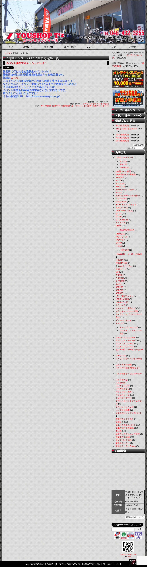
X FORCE (120, 281)
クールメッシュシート (126, 337)
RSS (129, 556)
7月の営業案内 (122, 134)
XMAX (118, 284)
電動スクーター (123, 443)
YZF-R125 (124, 167)
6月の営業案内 (122, 137)
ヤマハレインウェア (125, 407)
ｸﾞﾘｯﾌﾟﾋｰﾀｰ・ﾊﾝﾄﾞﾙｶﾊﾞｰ (126, 340)
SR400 (119, 243)
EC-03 (118, 192)
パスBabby (120, 383)
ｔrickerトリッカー (124, 266)
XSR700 (119, 290)
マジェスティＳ (123, 395)
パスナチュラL (122, 389)
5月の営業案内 (122, 140)
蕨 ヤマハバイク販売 (81, 106)
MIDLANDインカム (124, 210)
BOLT (118, 180)
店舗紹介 (27, 47)
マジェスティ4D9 (123, 392)
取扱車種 (48, 47)
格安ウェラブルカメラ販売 (128, 434)
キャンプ (120, 323)
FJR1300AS (121, 201)
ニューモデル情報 (124, 364)
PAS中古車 (120, 240)
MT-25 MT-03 (122, 220)
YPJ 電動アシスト (124, 296)
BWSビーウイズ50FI (125, 189)
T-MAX (119, 246)
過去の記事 (139, 145)
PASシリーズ (121, 237)
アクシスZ (120, 305)
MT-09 (118, 217)
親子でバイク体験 (124, 440)
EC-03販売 (46, 106)
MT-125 (123, 161)
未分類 (119, 431)
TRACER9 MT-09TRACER (129, 254)
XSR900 (119, 293)
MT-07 (118, 213)
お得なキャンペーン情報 (127, 311)
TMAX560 (124, 250)
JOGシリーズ (122, 207)
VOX (118, 272)
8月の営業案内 (122, 125)
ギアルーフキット (124, 320)
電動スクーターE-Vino (126, 446)
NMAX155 (120, 234)
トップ (9, 47)
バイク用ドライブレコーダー (129, 373)
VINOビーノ (121, 269)
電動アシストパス (101, 106)
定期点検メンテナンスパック (129, 413)
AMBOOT (120, 177)
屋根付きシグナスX (124, 419)
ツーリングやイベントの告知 (96, 104)
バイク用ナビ (122, 380)
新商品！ (120, 422)
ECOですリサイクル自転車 (128, 195)
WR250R (120, 278)
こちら (14, 77)
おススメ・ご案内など (126, 308)
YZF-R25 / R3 (122, 302)
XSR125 (123, 164)
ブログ (112, 47)
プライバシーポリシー (128, 554)
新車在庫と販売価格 (125, 428)
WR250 (119, 275)
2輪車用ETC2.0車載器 (126, 174)
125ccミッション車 (124, 157)
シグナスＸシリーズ (125, 343)
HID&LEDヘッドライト (126, 204)
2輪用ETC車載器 (123, 171)
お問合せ (134, 47)
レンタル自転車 (123, 410)
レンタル (91, 47)
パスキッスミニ (123, 386)
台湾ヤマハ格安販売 (61, 106)
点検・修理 (70, 47)
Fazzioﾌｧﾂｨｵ (121, 198)
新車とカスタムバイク (126, 425)
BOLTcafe (120, 183)
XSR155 (119, 287)
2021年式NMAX (127, 230)
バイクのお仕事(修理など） (128, 367)
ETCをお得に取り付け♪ (126, 128)
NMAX (118, 226)
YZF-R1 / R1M (122, 299)
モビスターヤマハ (124, 398)
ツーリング (121, 355)
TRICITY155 (121, 263)
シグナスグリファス (125, 346)
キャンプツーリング (129, 327)
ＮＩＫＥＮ (121, 223)
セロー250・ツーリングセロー (129, 349)
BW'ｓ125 (120, 186)
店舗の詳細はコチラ (135, 517)
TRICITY (119, 260)
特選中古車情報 (123, 437)
